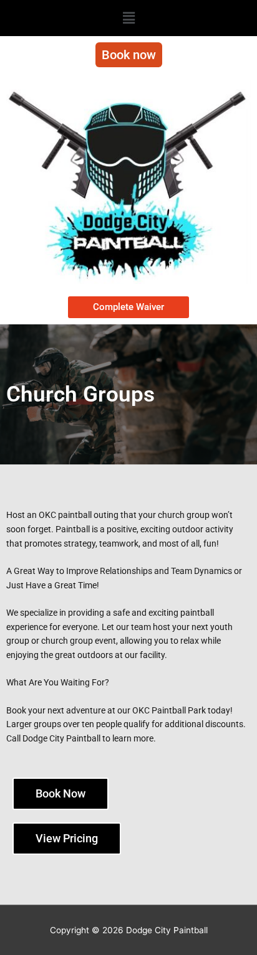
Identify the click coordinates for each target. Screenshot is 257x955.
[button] (128, 17)
